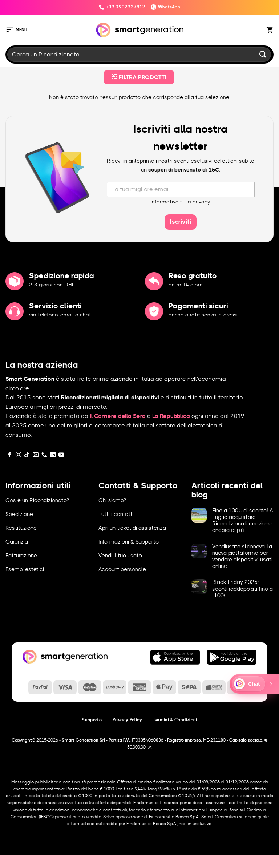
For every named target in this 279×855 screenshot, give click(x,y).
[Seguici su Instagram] (18, 455)
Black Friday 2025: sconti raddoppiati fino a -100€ (242, 589)
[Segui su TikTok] (27, 455)
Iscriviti (180, 222)
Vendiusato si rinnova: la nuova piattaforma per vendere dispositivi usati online (242, 556)
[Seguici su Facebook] (10, 455)
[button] (16, 30)
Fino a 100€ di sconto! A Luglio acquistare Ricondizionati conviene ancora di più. (242, 520)
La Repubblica (171, 416)
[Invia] (263, 54)
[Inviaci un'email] (36, 455)
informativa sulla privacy (180, 202)
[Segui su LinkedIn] (53, 455)
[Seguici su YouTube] (61, 455)
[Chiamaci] (44, 455)
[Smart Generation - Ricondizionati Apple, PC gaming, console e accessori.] (139, 30)
